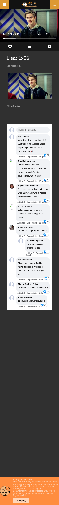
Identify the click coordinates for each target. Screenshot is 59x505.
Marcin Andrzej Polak (28, 284)
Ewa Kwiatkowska (26, 161)
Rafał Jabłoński (25, 207)
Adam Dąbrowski (26, 227)
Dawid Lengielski (35, 241)
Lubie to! (21, 157)
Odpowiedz (32, 157)
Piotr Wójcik (23, 137)
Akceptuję (21, 500)
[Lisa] (29, 46)
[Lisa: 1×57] (49, 46)
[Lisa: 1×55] (10, 46)
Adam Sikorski (25, 298)
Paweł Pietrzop (25, 260)
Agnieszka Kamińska (28, 186)
